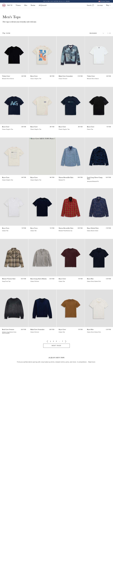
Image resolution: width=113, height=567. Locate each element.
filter (8, 33)
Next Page (56, 345)
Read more (91, 362)
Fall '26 (9, 5)
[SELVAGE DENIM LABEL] (31, 72)
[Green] (3, 122)
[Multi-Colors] (3, 274)
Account (100, 5)
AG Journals (43, 5)
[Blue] (59, 72)
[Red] (92, 122)
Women (18, 5)
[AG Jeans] (4, 5)
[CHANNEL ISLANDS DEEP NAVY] (62, 122)
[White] (3, 72)
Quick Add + (22, 71)
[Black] (5, 72)
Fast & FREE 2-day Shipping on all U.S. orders (56, 1)
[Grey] (38, 122)
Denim (33, 5)
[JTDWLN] (59, 122)
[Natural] (7, 72)
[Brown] (88, 122)
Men (25, 5)
